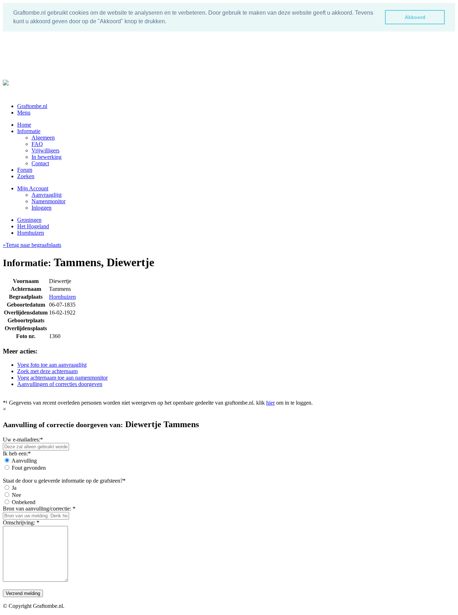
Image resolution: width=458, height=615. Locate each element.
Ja (14, 488)
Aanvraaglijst (46, 195)
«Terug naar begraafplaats (32, 245)
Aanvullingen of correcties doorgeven (59, 384)
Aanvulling (24, 461)
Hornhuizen (30, 233)
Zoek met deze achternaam (47, 371)
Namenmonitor (48, 201)
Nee (16, 495)
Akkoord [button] (415, 17)
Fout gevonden (29, 468)
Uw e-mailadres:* (23, 439)
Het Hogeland (33, 226)
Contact (40, 163)
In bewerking (46, 157)
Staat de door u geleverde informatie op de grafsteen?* (64, 481)
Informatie (28, 131)
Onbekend (23, 502)
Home (24, 125)
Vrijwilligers (45, 150)
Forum (24, 170)
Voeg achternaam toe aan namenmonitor (62, 378)
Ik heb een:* (17, 453)
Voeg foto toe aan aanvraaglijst (52, 365)
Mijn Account (32, 188)
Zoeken (25, 176)
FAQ (37, 144)
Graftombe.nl (32, 106)
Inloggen (41, 208)
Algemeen (43, 138)
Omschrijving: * (21, 522)
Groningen (29, 220)
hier (270, 403)
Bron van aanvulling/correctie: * (39, 509)
